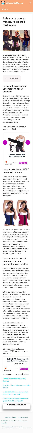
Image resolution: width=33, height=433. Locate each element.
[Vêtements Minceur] (3, 3)
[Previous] (5, 142)
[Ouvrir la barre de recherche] (30, 3)
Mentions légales (10, 417)
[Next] (27, 142)
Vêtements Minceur (14, 3)
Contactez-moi (23, 417)
